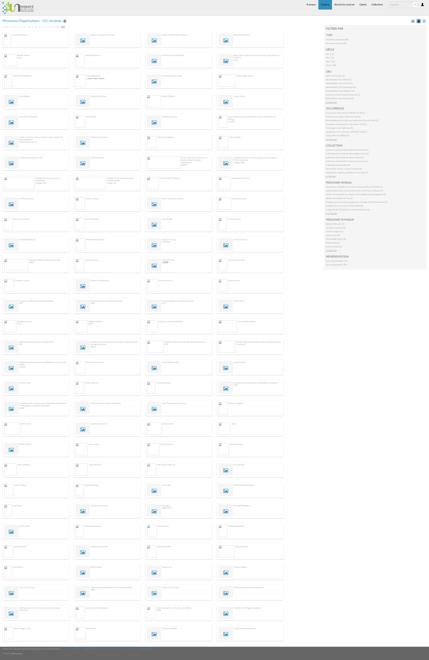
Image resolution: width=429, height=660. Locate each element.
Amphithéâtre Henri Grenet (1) (339, 83)
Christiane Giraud (22, 281)
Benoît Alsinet (23, 55)
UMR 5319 (166, 508)
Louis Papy (17, 506)
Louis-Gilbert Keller (170, 362)
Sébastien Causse (169, 117)
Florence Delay (92, 199)
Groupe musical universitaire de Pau (106, 301)
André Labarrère (92, 383)
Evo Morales (239, 465)
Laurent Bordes (168, 96)
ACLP (236, 60)
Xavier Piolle (24, 526)
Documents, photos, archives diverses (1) (344, 169)
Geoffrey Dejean (26, 199)
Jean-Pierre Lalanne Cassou (174, 403)
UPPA (159, 610)
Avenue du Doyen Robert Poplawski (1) (343, 95)
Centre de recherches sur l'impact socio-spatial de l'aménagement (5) (356, 194)
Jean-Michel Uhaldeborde (97, 608)
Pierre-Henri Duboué (95, 240)
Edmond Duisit (240, 240)
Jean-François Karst (94, 362)
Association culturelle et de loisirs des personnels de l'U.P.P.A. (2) (354, 187)
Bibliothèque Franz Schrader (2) (339, 98)
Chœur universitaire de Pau (31, 158)
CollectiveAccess (17, 653)
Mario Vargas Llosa (22, 628)
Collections (377, 5)
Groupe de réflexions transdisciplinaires (36, 301)
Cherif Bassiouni (93, 76)
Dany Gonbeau (91, 260)
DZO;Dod (166, 242)
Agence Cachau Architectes (103, 35)
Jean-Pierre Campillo (28, 117)
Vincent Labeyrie (163, 383)
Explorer (325, 5)
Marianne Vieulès (169, 628)
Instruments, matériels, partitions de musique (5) (347, 173)
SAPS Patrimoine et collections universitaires (103, 649)
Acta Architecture (19, 35)
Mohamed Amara (93, 55)
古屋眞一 (166, 262)
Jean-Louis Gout (165, 281)
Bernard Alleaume (241, 35)
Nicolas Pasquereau (99, 506)
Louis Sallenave (20, 547)
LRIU (236, 385)
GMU (93, 303)
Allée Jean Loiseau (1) (335, 76)
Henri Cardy (91, 117)
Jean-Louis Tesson (27, 588)
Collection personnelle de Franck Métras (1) (345, 158)
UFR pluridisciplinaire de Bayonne (249, 588)
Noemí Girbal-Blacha (100, 281)
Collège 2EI (111, 183)
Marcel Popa (163, 526)
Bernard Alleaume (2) (335, 224)
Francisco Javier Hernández (170, 321)
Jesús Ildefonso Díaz (240, 178)
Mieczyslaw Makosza (166, 465)
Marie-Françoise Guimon (173, 199)
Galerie (362, 5)
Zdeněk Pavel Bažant (22, 76)
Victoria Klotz (25, 383)
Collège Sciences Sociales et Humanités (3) (344, 206)
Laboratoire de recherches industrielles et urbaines (256, 383)
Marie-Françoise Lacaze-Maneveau (106, 403)
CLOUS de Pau (97, 158)
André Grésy (239, 301)
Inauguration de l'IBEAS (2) (337, 136)
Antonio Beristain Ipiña (172, 76)
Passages (166, 506)
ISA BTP (22, 367)
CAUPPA (231, 122)
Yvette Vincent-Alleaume (244, 628)
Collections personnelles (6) (338, 165)
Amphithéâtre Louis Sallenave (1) (340, 91)
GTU (164, 303)
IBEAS (93, 347)
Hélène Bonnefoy (98, 96)
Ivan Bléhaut (24, 96)
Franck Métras (20, 485)
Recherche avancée (344, 5)
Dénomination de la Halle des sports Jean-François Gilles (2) (352, 120)
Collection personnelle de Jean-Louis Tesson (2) (346, 161)
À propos (311, 5)
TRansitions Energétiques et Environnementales (111, 588)
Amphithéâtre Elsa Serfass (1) (338, 80)
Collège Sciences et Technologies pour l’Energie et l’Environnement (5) (356, 202)
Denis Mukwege (92, 485)
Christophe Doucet (27, 240)
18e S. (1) (330, 54)
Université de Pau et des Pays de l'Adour (174, 608)
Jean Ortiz (166, 485)
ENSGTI (184, 165)
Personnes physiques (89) (337, 40)
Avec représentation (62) (336, 261)
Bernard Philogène (242, 506)
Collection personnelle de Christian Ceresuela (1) (347, 150)
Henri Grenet (234, 281)
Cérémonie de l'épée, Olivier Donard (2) (343, 117)
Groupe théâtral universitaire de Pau (178, 301)
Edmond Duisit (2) (334, 247)
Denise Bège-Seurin (245, 76)
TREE (93, 590)
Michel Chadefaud (166, 137)
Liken (234, 424)
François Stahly (240, 567)
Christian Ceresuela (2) (336, 228)
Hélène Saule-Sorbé (99, 547)
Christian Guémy (24, 321)
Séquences (166, 567)
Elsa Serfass (18, 567)
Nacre (19, 58)
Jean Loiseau (93, 444)
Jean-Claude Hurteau (247, 321)
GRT (21, 303)
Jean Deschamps (239, 199)
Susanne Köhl (240, 362)
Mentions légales (145, 649)
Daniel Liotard (25, 444)
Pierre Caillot (239, 96)
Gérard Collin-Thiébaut (170, 178)
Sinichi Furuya (168, 260)
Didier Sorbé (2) (333, 243)
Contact (130, 649)
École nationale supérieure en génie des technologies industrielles (194, 160)
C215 (19, 324)
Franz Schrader (241, 547)
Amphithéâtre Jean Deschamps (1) (341, 87)
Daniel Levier (167, 424)
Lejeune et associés (99, 424)
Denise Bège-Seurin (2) (336, 239)
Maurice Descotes (21, 219)
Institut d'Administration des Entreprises (36, 342)
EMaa (31, 262)
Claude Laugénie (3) (334, 232)
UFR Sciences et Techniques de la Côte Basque (39, 608)
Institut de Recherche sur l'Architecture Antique (185, 342)
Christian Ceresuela (99, 137)
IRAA (166, 344)
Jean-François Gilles (236, 260)
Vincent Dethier (92, 219)
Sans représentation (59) (336, 265)
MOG (91, 324)
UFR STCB (23, 610)
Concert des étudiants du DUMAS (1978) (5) (345, 113)
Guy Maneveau (166, 444)
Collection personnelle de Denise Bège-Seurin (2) (347, 154)
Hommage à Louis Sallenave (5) (339, 128)
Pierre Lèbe (26, 424)
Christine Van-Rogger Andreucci (248, 608)
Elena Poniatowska (93, 526)
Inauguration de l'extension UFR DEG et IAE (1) (346, 132)
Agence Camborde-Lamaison (174, 35)
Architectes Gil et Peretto (173, 55)
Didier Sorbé (96, 567)
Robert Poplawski (236, 526)
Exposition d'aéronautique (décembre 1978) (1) (346, 124)
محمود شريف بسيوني (95, 78)
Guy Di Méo (167, 219)
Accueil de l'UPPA (72, 649)
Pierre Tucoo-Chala (170, 588)
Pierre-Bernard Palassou (244, 485)
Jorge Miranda (95, 465)
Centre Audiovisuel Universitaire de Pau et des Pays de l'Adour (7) (354, 191)
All (63, 27)
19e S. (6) (330, 58)
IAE (20, 344)
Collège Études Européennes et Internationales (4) (348, 210)
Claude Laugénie (236, 403)
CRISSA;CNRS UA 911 (28, 142)
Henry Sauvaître (164, 547)
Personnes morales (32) (336, 43)
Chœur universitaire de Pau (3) (339, 198)
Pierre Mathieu (24, 465)
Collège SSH (41, 183)
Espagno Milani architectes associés (44, 260)
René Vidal (91, 628)
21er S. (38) (331, 65)
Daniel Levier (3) (333, 235)
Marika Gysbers (95, 321)
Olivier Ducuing (169, 240)
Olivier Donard (234, 219)
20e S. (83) (330, 62)
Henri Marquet (236, 444)
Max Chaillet (234, 137)
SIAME (21, 408)
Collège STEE (239, 163)
